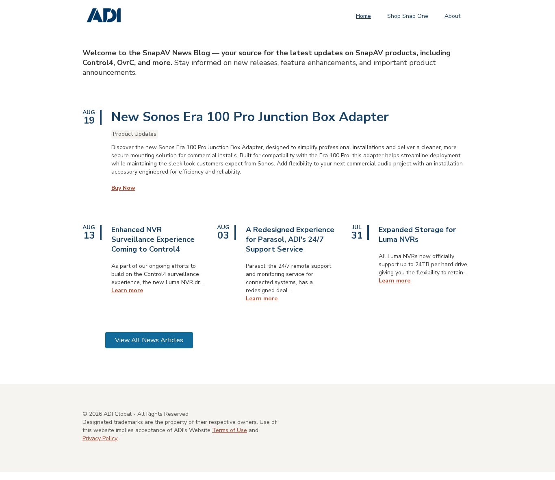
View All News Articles (149, 340)
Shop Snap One (407, 16)
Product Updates (134, 134)
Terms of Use (229, 430)
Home (363, 16)
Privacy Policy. (100, 438)
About (452, 16)
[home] (104, 15)
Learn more (127, 290)
